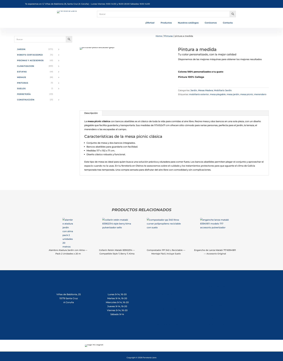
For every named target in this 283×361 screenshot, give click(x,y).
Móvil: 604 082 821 (166, 309)
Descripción (91, 113)
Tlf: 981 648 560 (165, 294)
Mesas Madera (205, 90)
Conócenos (211, 23)
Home (159, 36)
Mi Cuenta (213, 311)
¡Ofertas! (149, 23)
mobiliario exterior (199, 94)
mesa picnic (246, 94)
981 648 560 (204, 3)
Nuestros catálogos (188, 23)
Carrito (214, 318)
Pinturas (168, 36)
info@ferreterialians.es (258, 3)
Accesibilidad (214, 305)
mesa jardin (233, 94)
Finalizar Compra (214, 324)
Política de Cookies (214, 298)
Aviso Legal (214, 292)
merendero (260, 94)
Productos (166, 23)
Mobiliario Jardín (223, 90)
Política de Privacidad (213, 286)
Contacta (228, 23)
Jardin (193, 90)
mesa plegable (218, 94)
